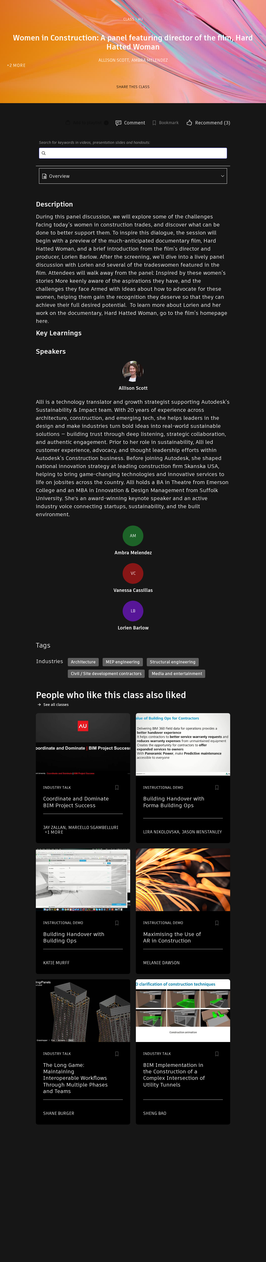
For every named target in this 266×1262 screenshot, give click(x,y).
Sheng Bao (154, 1113)
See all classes (56, 704)
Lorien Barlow (133, 628)
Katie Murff (56, 963)
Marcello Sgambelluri (93, 827)
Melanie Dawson (161, 963)
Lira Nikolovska (161, 832)
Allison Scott (114, 60)
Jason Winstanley (202, 832)
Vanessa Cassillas (133, 590)
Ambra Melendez (149, 60)
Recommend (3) (212, 122)
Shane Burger (58, 1113)
